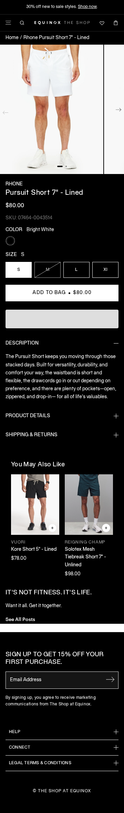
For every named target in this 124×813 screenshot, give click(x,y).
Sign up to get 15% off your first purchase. (55, 658)
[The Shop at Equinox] (62, 23)
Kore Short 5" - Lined (33, 549)
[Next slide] (118, 111)
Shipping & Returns (32, 435)
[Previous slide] (5, 111)
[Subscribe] (110, 679)
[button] (51, 109)
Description (22, 343)
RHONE (14, 184)
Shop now (87, 7)
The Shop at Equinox (64, 791)
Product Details (28, 416)
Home (12, 38)
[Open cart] (115, 23)
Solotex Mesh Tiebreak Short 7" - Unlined (85, 557)
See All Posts (20, 618)
